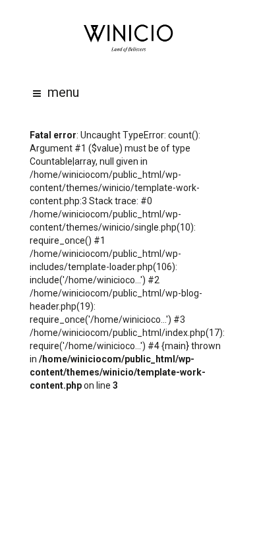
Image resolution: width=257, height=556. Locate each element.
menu (63, 92)
